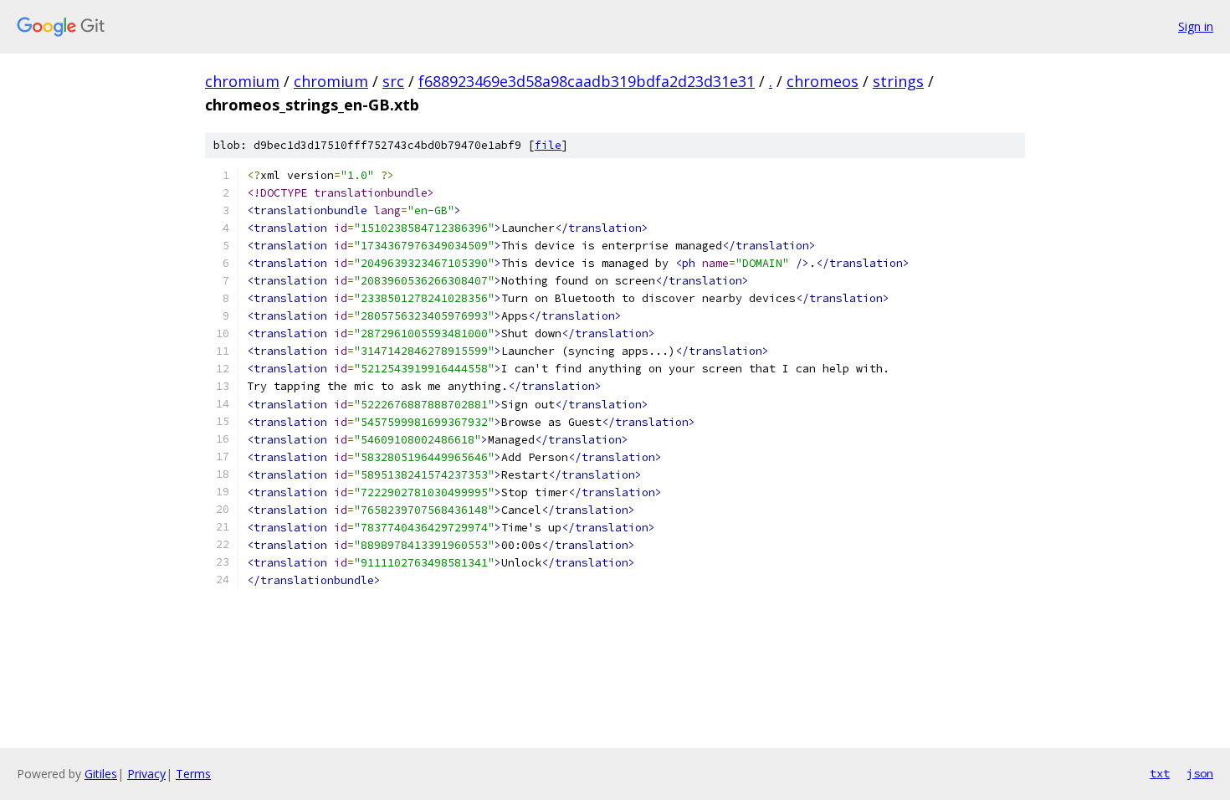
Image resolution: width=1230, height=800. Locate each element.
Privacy (146, 774)
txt (1160, 773)
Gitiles (101, 774)
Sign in (1195, 26)
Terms (193, 774)
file (548, 145)
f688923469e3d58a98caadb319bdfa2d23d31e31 (586, 81)
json (1199, 773)
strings (898, 81)
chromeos (822, 81)
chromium (242, 81)
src (393, 81)
